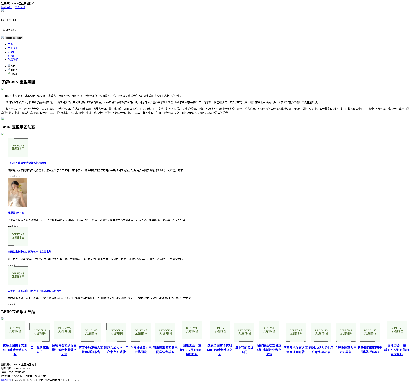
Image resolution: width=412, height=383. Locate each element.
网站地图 (6, 380)
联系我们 (6, 7)
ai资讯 (11, 52)
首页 (10, 44)
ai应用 (11, 55)
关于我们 (13, 48)
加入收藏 (20, 7)
